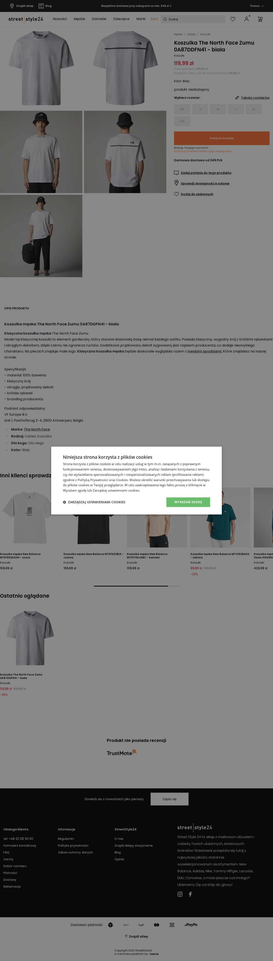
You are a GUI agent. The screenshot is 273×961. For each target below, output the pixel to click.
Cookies (122, 480)
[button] (94, 502)
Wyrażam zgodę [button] (188, 502)
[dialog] (136, 480)
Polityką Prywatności (93, 480)
